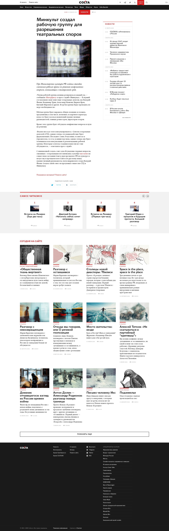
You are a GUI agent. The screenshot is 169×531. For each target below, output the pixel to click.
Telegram (91, 450)
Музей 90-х (106, 511)
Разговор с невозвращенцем (31, 328)
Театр (76, 7)
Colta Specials (104, 7)
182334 (68, 225)
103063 (69, 354)
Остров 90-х (107, 508)
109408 (68, 425)
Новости (84, 12)
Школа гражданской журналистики (114, 505)
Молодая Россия (108, 455)
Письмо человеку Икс (101, 392)
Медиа (82, 7)
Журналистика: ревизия (110, 450)
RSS (90, 455)
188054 (35, 225)
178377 (101, 225)
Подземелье (128, 392)
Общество (89, 7)
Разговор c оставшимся (61, 271)
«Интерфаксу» (51, 98)
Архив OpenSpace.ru (59, 452)
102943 (69, 288)
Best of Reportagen (108, 485)
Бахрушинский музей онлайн (112, 520)
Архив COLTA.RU (58, 455)
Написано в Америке (109, 494)
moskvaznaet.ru (43, 79)
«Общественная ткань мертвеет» (31, 271)
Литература (69, 7)
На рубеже (106, 476)
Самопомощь (107, 470)
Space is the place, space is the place (132, 271)
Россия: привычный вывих (28, 266)
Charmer (79, 528)
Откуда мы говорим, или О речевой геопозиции (67, 329)
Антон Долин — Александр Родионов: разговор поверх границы (67, 397)
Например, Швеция (109, 479)
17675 (34, 288)
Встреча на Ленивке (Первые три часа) (101, 215)
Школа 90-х (106, 514)
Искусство (28, 7)
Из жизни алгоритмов (110, 464)
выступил (84, 154)
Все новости (126, 117)
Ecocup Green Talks (109, 467)
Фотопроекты (57, 450)
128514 (136, 402)
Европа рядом (107, 488)
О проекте (23, 2)
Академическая (56, 7)
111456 (35, 415)
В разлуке (56, 266)
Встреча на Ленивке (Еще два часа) (34, 215)
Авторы (72, 450)
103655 (36, 348)
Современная (40, 7)
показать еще (84, 434)
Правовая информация (60, 528)
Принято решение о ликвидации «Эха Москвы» (118, 61)
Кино (21, 7)
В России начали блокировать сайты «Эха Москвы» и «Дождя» (119, 110)
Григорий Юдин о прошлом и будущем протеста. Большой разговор (134, 218)
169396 (135, 225)
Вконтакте (92, 447)
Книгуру (105, 517)
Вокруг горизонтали (109, 452)
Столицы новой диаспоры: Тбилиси (99, 271)
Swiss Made (106, 499)
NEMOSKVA (106, 482)
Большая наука (107, 496)
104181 (101, 341)
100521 (136, 296)
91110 (100, 409)
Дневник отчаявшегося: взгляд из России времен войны (34, 397)
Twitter (91, 452)
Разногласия (107, 502)
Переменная (107, 491)
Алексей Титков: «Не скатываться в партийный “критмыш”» (133, 331)
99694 (102, 293)
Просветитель (107, 473)
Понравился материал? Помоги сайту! (52, 175)
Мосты (105, 458)
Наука (96, 7)
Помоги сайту (33, 2)
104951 (134, 362)
